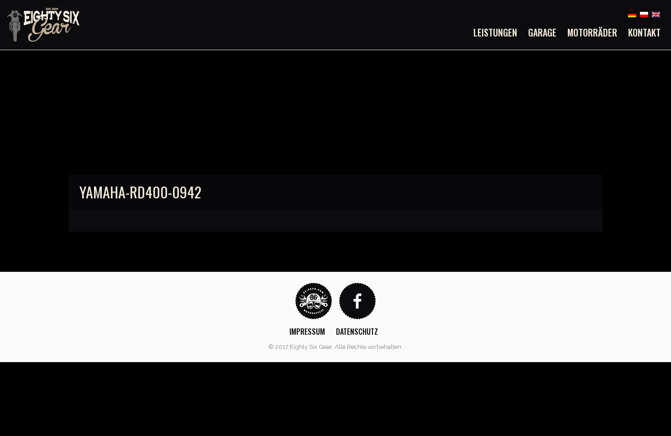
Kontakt (644, 32)
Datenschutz (357, 331)
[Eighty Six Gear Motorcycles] (43, 24)
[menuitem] (498, 32)
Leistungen (495, 32)
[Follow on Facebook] (357, 300)
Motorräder (592, 32)
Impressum (307, 331)
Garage (542, 32)
